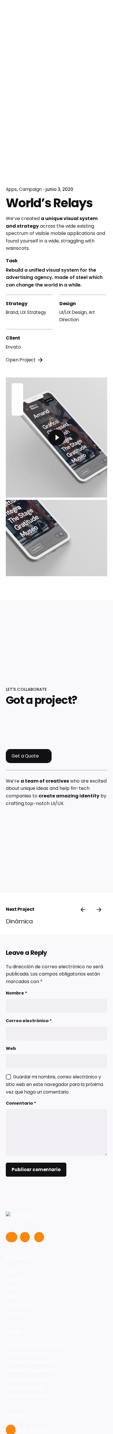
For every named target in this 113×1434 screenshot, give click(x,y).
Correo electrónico (29, 1021)
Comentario (21, 1103)
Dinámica (19, 921)
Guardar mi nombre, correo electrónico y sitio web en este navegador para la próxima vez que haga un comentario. (54, 1084)
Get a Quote (25, 756)
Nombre (16, 993)
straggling (72, 241)
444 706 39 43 (32, 1429)
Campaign (30, 189)
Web (11, 1048)
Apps (11, 189)
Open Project (21, 359)
